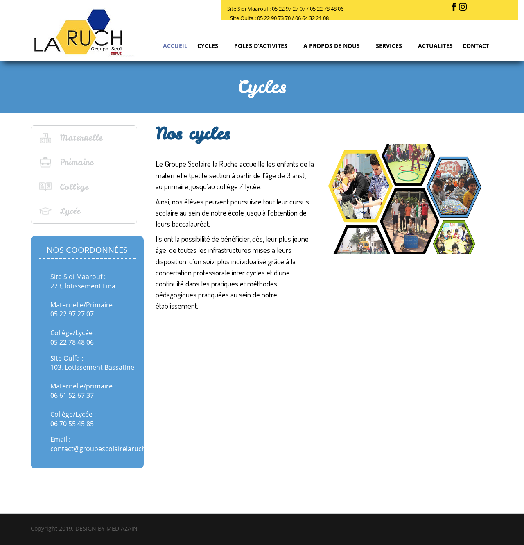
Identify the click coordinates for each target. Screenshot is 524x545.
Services (390, 46)
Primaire (76, 162)
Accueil (175, 46)
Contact (476, 46)
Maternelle (81, 137)
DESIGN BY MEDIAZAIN (106, 528)
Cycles (208, 46)
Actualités (435, 46)
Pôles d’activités (261, 46)
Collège (74, 186)
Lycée (70, 210)
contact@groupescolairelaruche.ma (105, 448)
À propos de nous (332, 46)
